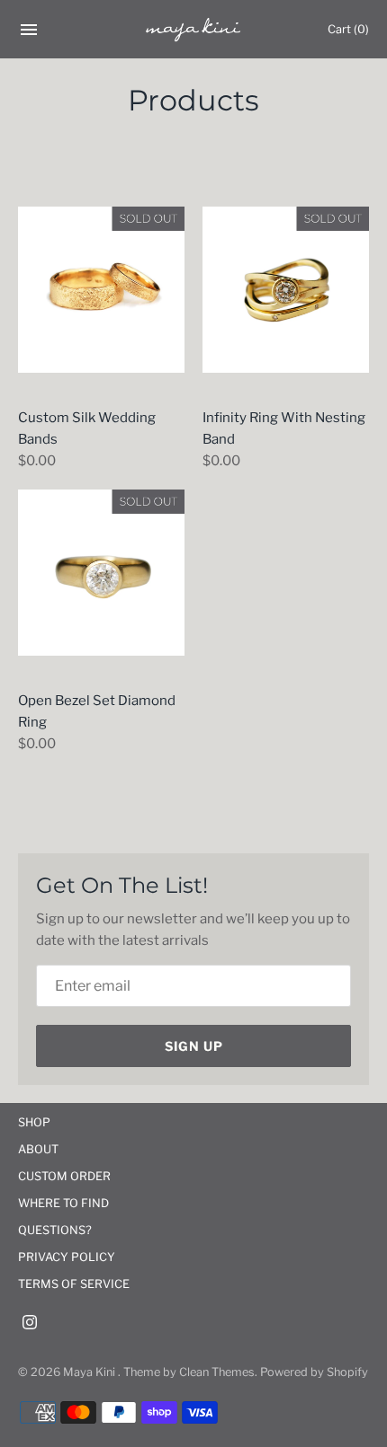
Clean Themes (217, 1372)
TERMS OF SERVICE (74, 1284)
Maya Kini (90, 1372)
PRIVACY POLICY (66, 1257)
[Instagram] (29, 1324)
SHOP (34, 1122)
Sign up (194, 1046)
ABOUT (38, 1149)
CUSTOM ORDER (64, 1176)
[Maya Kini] (194, 30)
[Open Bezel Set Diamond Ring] (101, 573)
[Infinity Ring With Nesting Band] (285, 290)
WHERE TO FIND (63, 1203)
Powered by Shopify (314, 1372)
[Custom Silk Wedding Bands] (101, 290)
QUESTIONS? (55, 1230)
